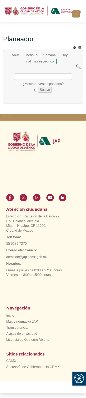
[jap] (43, 11)
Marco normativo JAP (22, 321)
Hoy (65, 55)
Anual (16, 55)
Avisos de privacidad (21, 333)
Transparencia (17, 327)
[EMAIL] (80, 47)
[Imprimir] (75, 47)
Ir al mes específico (39, 61)
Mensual (31, 55)
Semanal (50, 55)
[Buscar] (78, 66)
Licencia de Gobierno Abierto (27, 339)
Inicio (10, 315)
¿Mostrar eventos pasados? (43, 84)
